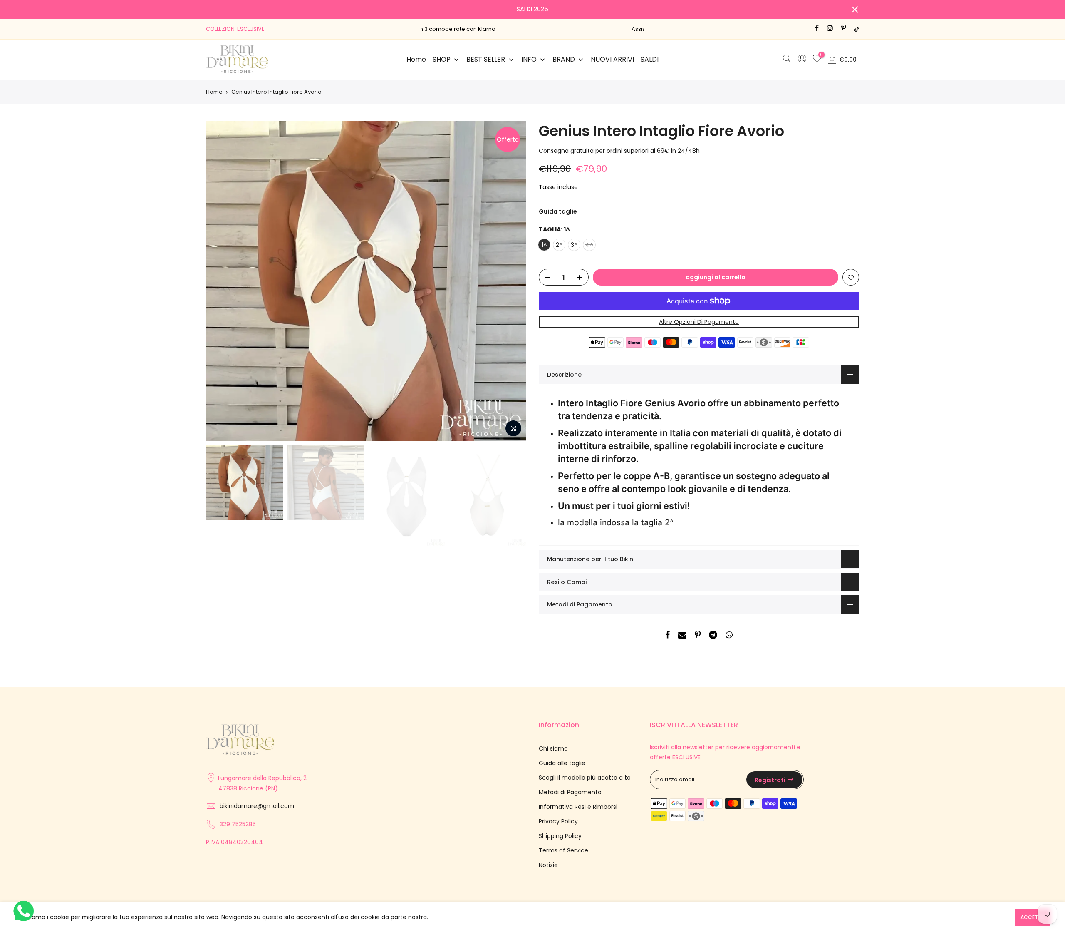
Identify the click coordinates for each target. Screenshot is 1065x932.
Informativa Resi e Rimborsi (578, 807)
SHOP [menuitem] (442, 59)
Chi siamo (553, 748)
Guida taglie (558, 211)
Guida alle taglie (562, 763)
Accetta (1032, 917)
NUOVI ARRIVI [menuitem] (612, 59)
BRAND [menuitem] (563, 59)
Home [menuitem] (416, 59)
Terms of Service (563, 850)
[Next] (512, 281)
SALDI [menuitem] (650, 59)
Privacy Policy (558, 821)
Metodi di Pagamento (570, 792)
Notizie (548, 865)
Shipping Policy (560, 836)
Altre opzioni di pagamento (699, 322)
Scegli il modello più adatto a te (585, 777)
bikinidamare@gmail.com (257, 806)
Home (214, 92)
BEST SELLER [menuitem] (485, 59)
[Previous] (220, 281)
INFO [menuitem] (529, 59)
